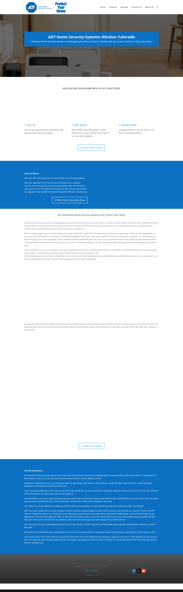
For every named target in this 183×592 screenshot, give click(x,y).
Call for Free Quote (91, 147)
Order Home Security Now (70, 200)
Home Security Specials (142, 382)
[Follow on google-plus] (144, 571)
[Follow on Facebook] (134, 571)
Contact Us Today (91, 446)
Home (103, 7)
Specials (124, 7)
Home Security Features (142, 309)
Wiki (87, 570)
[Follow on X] (139, 571)
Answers (94, 570)
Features (113, 7)
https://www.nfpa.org (98, 362)
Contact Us (136, 7)
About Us (149, 7)
